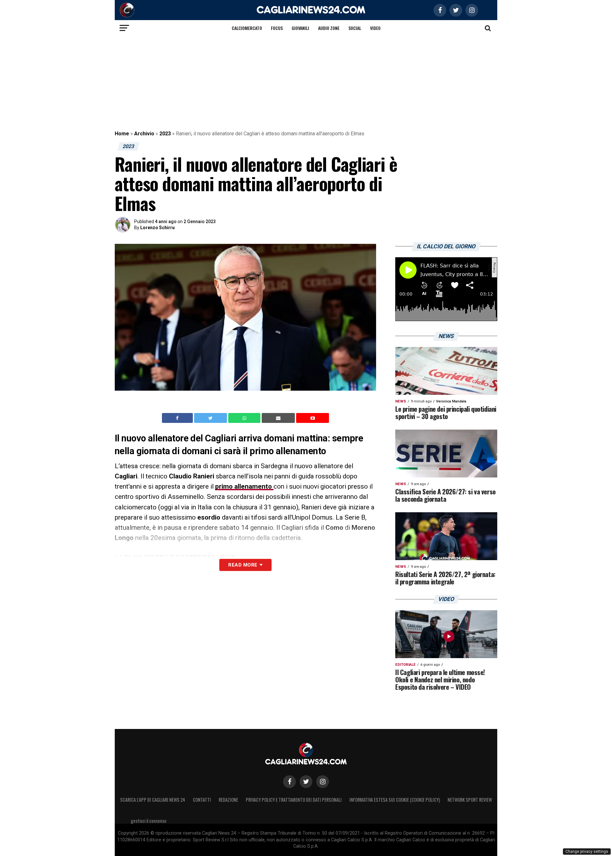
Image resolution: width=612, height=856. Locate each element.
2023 (165, 134)
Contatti (202, 799)
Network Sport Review (470, 799)
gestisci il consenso (148, 820)
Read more (242, 565)
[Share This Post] (245, 418)
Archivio (144, 134)
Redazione (228, 799)
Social (354, 28)
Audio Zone (328, 28)
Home (122, 134)
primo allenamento (244, 486)
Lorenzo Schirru (157, 227)
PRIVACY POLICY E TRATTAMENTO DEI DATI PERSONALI (294, 799)
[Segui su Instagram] (322, 781)
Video (375, 28)
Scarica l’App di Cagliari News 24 (152, 799)
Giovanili (300, 28)
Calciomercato (247, 28)
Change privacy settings (586, 851)
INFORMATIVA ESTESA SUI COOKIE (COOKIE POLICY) (394, 799)
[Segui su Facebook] (289, 781)
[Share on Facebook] (178, 418)
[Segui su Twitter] (306, 781)
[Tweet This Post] (211, 418)
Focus (277, 28)
